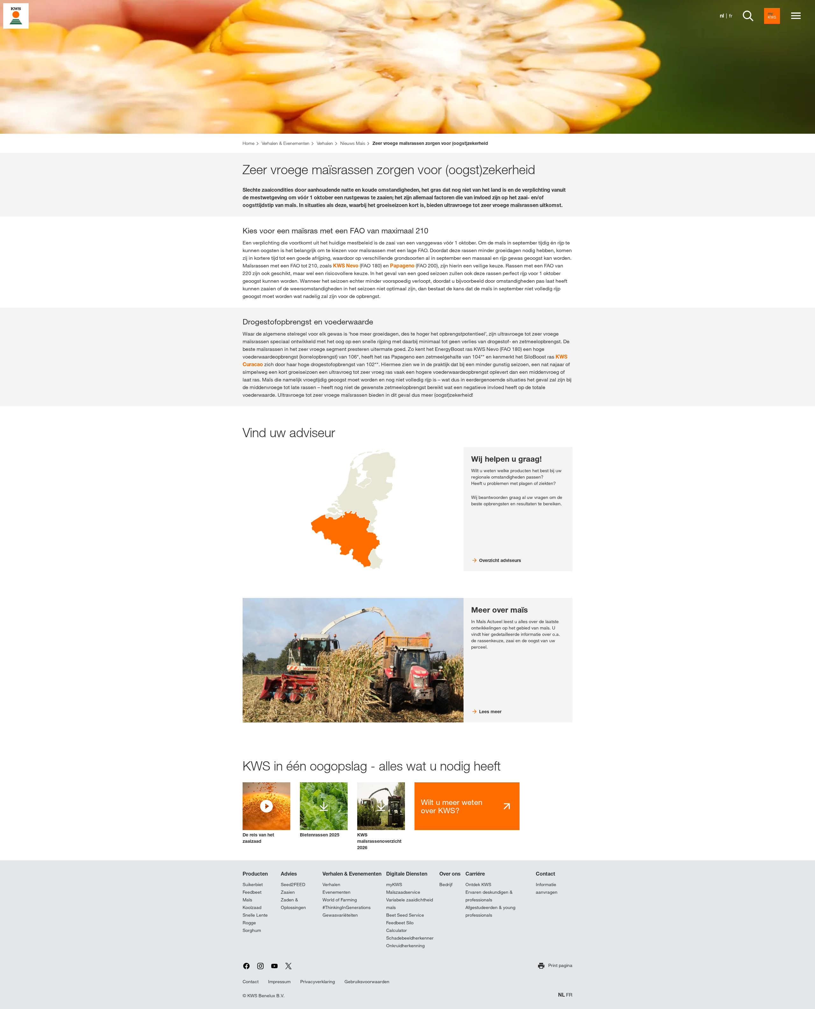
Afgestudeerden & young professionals (490, 911)
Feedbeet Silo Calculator (400, 926)
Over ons (450, 873)
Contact (545, 873)
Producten (255, 873)
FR (569, 995)
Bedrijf (445, 884)
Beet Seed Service (405, 915)
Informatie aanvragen (546, 888)
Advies (289, 873)
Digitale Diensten (406, 873)
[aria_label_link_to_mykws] (772, 16)
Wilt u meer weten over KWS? (451, 806)
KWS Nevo (345, 265)
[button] (266, 813)
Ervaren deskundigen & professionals (489, 896)
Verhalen (331, 884)
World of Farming (339, 900)
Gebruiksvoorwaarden (366, 981)
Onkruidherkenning (405, 946)
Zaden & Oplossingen (293, 903)
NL (561, 995)
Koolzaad (252, 907)
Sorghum (252, 930)
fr (730, 16)
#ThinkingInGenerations (346, 907)
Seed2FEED (293, 884)
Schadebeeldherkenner (410, 938)
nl (722, 16)
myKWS (394, 884)
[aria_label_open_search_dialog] (748, 16)
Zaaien (288, 892)
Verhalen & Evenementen (351, 873)
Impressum (279, 981)
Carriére (475, 873)
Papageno (402, 265)
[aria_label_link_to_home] (16, 15)
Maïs (247, 900)
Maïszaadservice (403, 892)
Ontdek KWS (478, 884)
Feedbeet (252, 892)
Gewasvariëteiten (340, 915)
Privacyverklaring (317, 981)
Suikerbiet (253, 884)
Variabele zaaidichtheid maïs (409, 903)
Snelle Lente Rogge (255, 919)
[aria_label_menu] (796, 16)
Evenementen (336, 892)
